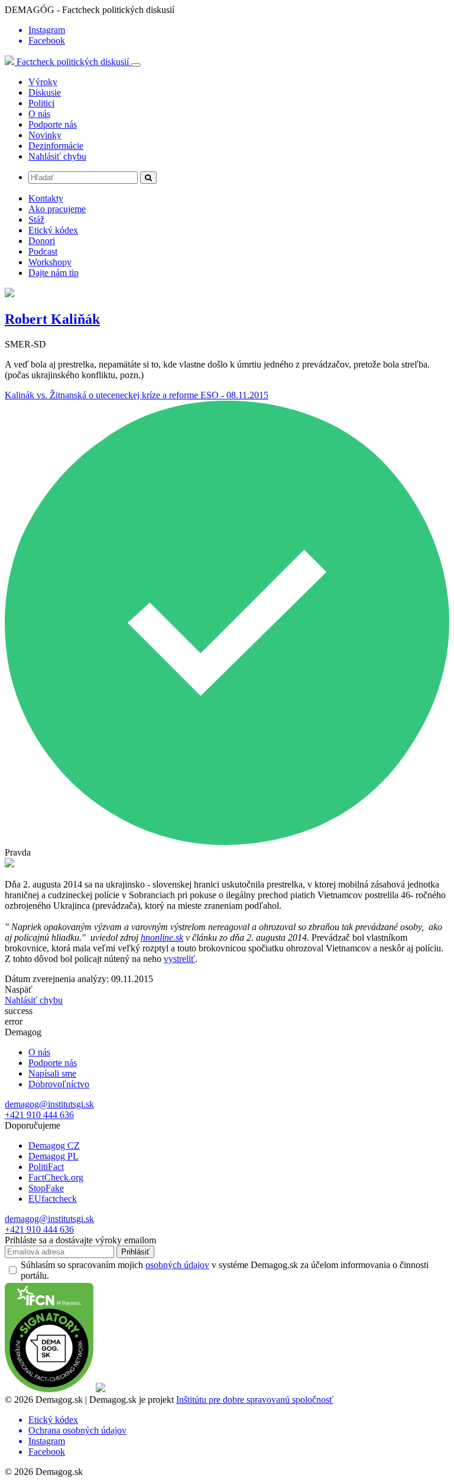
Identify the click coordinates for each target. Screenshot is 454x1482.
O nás (39, 114)
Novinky (44, 135)
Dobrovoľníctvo (58, 1084)
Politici (41, 103)
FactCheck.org (55, 1177)
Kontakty (45, 198)
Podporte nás (52, 124)
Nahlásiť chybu (57, 156)
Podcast (42, 251)
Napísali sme (52, 1073)
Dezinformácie (55, 146)
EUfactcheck (52, 1199)
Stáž (36, 219)
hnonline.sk (162, 937)
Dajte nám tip (53, 273)
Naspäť (19, 989)
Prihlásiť (135, 1251)
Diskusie (44, 92)
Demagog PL (53, 1156)
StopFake (46, 1188)
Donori (41, 241)
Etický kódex (53, 230)
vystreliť (179, 959)
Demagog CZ (54, 1145)
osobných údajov (177, 1265)
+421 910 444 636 (39, 1115)
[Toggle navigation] (136, 65)
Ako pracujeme (57, 209)
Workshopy (50, 262)
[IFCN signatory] (49, 1389)
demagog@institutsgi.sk (49, 1104)
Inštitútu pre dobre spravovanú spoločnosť (254, 1400)
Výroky (42, 82)
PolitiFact (46, 1167)
